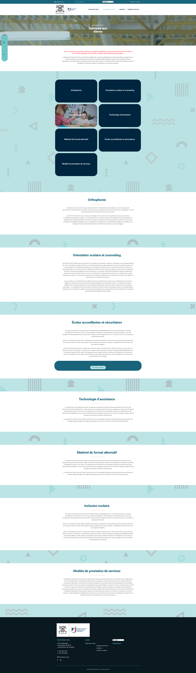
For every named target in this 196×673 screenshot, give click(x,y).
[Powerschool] (122, 2)
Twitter (6, 51)
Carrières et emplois (133, 9)
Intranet (6, 45)
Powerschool (6, 42)
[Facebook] (65, 2)
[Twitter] (68, 2)
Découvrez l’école (94, 9)
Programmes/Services (109, 9)
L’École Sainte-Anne (90, 643)
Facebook (6, 48)
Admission (122, 9)
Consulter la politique (98, 367)
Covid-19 (6, 54)
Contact (6, 39)
